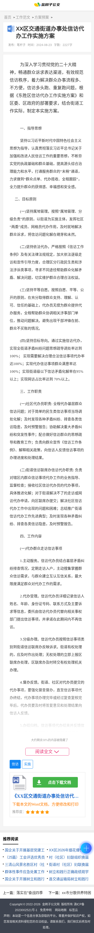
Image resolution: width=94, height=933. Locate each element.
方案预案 (41, 17)
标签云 (73, 910)
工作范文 (23, 17)
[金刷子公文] (47, 6)
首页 (7, 17)
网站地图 (61, 910)
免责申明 (46, 910)
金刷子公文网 (51, 904)
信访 (15, 764)
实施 (27, 764)
